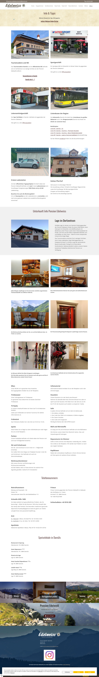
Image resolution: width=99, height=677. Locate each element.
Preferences (67, 672)
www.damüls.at (66, 664)
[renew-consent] (1, 675)
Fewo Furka (57, 6)
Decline (78, 672)
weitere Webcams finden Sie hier (49, 21)
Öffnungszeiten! (66, 72)
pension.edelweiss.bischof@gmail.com (17, 1)
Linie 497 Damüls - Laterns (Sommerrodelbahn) (64, 135)
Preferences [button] (12, 672)
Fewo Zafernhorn (72, 6)
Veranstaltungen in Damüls (30, 76)
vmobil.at (62, 138)
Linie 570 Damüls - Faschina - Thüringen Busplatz (65, 131)
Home (32, 6)
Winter (86, 6)
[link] (90, 6)
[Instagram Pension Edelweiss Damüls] (49, 655)
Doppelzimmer (39, 6)
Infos (90, 6)
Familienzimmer (49, 6)
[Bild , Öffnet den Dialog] (29, 234)
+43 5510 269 (89, 1)
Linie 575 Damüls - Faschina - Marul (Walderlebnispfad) (66, 133)
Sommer (81, 6)
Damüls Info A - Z (30, 79)
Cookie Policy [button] (40, 671)
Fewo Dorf (64, 6)
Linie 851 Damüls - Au (57, 128)
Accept (89, 672)
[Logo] (16, 6)
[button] (16, 596)
